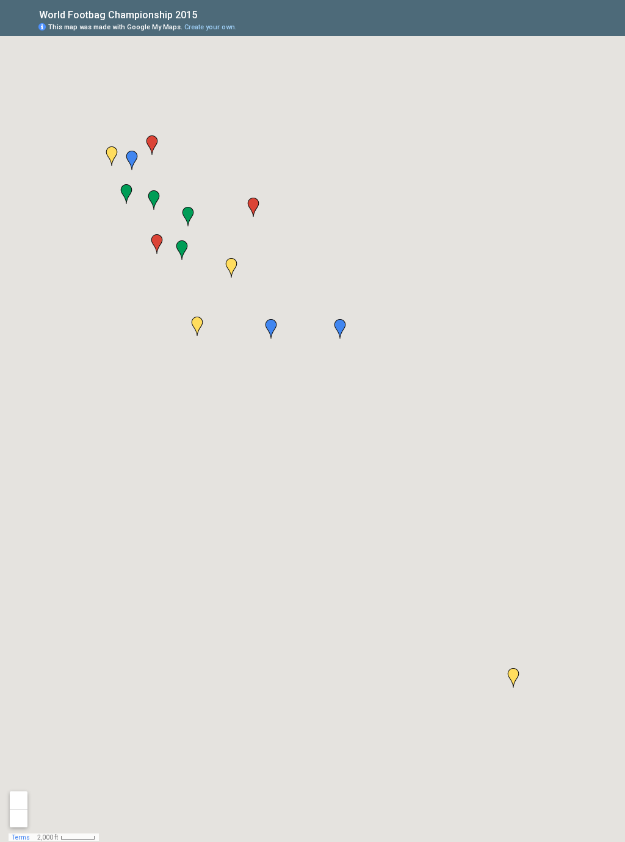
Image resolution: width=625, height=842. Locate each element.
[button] (131, 160)
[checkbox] (207, 14)
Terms (21, 837)
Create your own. (210, 27)
